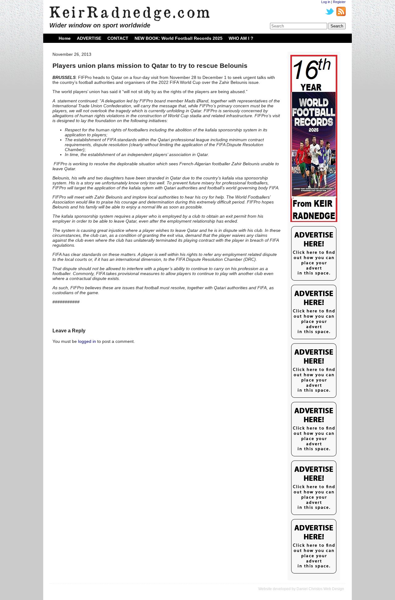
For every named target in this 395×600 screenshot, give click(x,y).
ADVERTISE (89, 38)
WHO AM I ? (241, 38)
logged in (87, 341)
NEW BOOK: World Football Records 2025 (178, 38)
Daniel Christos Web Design (320, 589)
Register (339, 2)
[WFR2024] (314, 139)
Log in (325, 2)
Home (65, 38)
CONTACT (117, 38)
